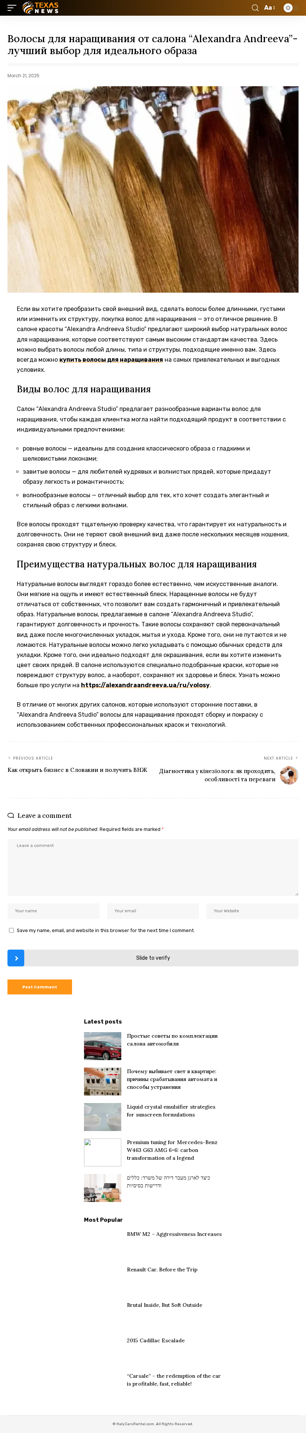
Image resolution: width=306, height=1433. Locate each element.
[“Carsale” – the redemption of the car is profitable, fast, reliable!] (102, 1386)
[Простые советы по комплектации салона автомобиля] (102, 1046)
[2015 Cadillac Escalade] (102, 1351)
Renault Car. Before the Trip (162, 1269)
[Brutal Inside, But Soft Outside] (102, 1315)
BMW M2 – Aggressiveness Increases (174, 1234)
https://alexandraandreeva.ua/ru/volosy (145, 685)
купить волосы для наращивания (111, 359)
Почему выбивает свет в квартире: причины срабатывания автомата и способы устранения (172, 1079)
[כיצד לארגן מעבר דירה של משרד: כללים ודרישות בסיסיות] (102, 1188)
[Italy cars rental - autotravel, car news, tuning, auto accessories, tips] (41, 8)
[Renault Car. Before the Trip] (102, 1280)
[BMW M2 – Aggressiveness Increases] (102, 1244)
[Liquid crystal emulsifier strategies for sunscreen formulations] (102, 1117)
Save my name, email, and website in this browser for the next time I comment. (106, 930)
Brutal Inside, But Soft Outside (164, 1305)
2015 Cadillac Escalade (156, 1340)
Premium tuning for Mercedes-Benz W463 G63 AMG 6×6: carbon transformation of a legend (172, 1150)
